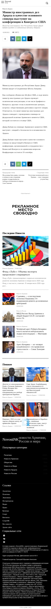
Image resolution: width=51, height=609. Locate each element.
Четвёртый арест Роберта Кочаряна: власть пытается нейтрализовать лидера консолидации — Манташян (31, 331)
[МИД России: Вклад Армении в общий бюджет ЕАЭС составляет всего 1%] (8, 316)
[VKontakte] (4, 539)
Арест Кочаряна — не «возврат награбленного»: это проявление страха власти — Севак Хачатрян (30, 346)
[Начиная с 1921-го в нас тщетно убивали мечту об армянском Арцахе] (13, 409)
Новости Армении (7, 268)
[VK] (12, 38)
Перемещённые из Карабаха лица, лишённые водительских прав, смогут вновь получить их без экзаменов (36, 423)
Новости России (21, 311)
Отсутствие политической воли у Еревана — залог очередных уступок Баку (38, 177)
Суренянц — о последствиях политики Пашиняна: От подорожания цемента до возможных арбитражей (32, 299)
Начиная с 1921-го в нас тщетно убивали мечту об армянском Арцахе (12, 421)
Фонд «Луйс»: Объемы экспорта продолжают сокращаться (19, 273)
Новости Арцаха (7, 9)
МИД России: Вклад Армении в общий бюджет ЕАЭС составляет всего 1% (30, 316)
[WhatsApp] (18, 38)
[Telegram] (24, 38)
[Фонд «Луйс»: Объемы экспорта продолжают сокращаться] (25, 251)
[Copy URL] (29, 38)
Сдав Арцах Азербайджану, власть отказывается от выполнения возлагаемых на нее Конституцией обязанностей (37, 388)
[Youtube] (4, 542)
